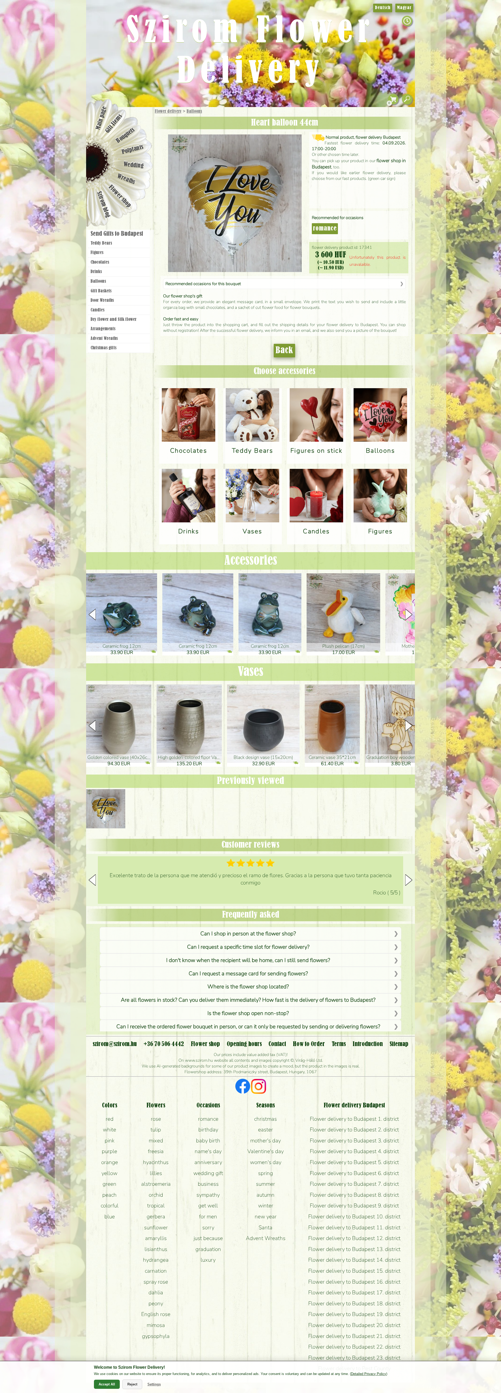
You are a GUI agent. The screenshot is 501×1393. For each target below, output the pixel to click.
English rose (155, 1314)
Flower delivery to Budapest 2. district (354, 1129)
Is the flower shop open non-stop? (248, 1013)
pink (110, 1140)
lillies (156, 1173)
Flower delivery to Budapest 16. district (354, 1281)
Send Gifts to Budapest (117, 234)
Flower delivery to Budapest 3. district (354, 1140)
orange (109, 1162)
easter (265, 1129)
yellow (109, 1173)
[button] (408, 614)
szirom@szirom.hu (115, 1044)
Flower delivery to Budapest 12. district (354, 1238)
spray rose (156, 1281)
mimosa (156, 1325)
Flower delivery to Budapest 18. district (354, 1303)
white (109, 1129)
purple (109, 1151)
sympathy (208, 1195)
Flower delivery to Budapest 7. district (354, 1184)
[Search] (407, 99)
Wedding (133, 165)
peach (109, 1195)
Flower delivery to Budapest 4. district (354, 1151)
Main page (101, 117)
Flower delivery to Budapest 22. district (354, 1346)
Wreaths (126, 179)
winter (265, 1205)
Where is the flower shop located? (248, 986)
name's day (208, 1151)
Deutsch (382, 8)
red (110, 1119)
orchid (156, 1195)
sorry (208, 1227)
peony (155, 1303)
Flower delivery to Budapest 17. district (354, 1292)
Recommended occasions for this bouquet (203, 284)
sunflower (156, 1227)
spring (265, 1173)
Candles (97, 310)
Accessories (250, 560)
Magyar (404, 8)
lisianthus (156, 1249)
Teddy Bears (101, 243)
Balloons (194, 111)
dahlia (155, 1292)
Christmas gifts (103, 348)
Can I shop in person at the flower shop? (248, 933)
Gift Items (113, 123)
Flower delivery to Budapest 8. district (354, 1195)
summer (265, 1184)
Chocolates (100, 262)
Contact (277, 1044)
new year (266, 1216)
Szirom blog (103, 204)
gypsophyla (156, 1336)
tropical (156, 1205)
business (208, 1184)
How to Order (309, 1044)
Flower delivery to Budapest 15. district (354, 1270)
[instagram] (258, 1087)
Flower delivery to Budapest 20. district (354, 1325)
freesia (156, 1151)
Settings (154, 1384)
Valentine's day (265, 1151)
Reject (132, 1384)
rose (156, 1119)
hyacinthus (156, 1162)
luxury (208, 1260)
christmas (265, 1119)
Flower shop (120, 196)
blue (109, 1216)
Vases (250, 672)
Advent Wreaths (104, 339)
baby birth (208, 1140)
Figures (97, 253)
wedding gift (208, 1173)
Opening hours (244, 1044)
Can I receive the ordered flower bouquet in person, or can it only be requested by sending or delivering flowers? (248, 1026)
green (109, 1184)
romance (325, 229)
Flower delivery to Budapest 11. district (354, 1227)
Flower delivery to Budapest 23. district (354, 1357)
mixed (156, 1140)
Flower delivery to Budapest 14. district (354, 1260)
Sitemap (399, 1044)
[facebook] (243, 1087)
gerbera (156, 1216)
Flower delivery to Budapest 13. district (354, 1249)
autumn (266, 1195)
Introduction (368, 1044)
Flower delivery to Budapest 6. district (354, 1173)
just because (208, 1238)
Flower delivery (168, 111)
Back (284, 350)
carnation (156, 1270)
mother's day (265, 1140)
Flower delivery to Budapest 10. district (354, 1216)
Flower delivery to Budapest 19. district (354, 1314)
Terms (339, 1044)
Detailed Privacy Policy (368, 1374)
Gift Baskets (101, 291)
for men (208, 1216)
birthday (208, 1129)
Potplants (132, 149)
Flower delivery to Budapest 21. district (354, 1336)
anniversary (208, 1162)
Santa (265, 1227)
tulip (156, 1129)
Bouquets (125, 135)
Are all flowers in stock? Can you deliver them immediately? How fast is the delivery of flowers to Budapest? (248, 1000)
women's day (265, 1162)
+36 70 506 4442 (164, 1044)
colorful (109, 1205)
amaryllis (156, 1238)
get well (208, 1205)
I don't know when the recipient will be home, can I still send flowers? (248, 960)
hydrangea (156, 1260)
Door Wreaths (102, 300)
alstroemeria (156, 1184)
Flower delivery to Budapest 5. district (354, 1162)
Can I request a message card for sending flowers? (248, 973)
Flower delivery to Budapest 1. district (354, 1119)
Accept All (107, 1384)
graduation (208, 1249)
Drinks (96, 272)
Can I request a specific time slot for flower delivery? (248, 947)
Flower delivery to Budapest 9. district (354, 1205)
